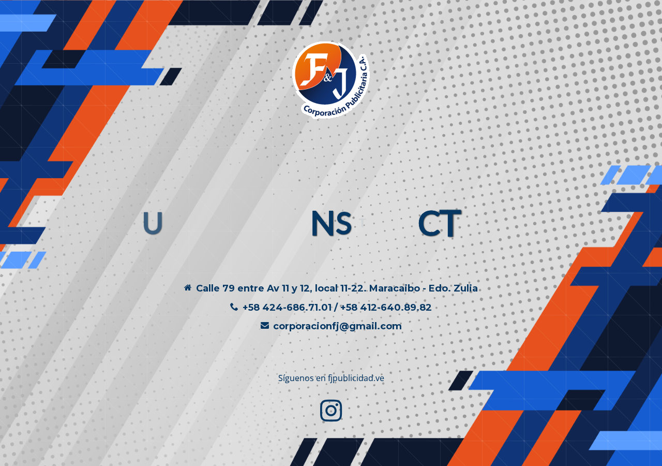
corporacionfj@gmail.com (337, 326)
